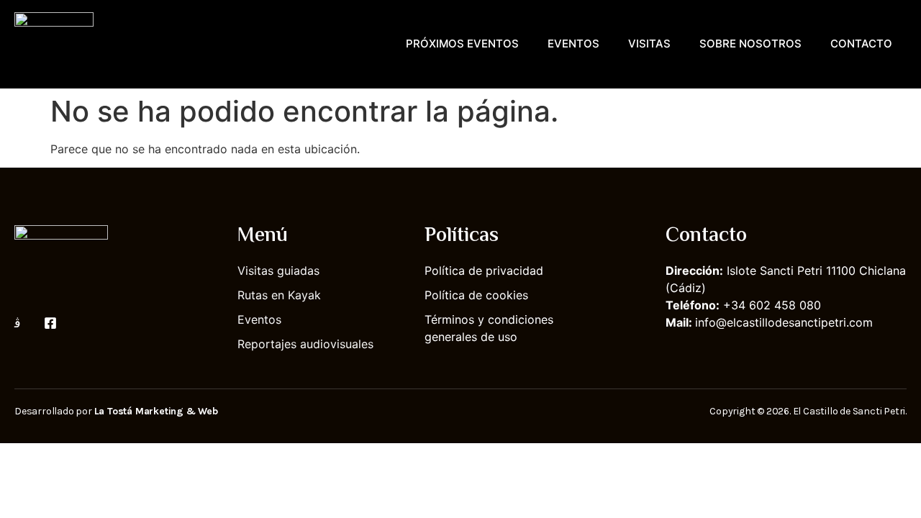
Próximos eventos (462, 43)
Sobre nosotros (750, 43)
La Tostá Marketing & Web (156, 411)
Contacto (861, 43)
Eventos (573, 43)
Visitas (649, 43)
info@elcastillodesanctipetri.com (784, 322)
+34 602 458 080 (772, 305)
